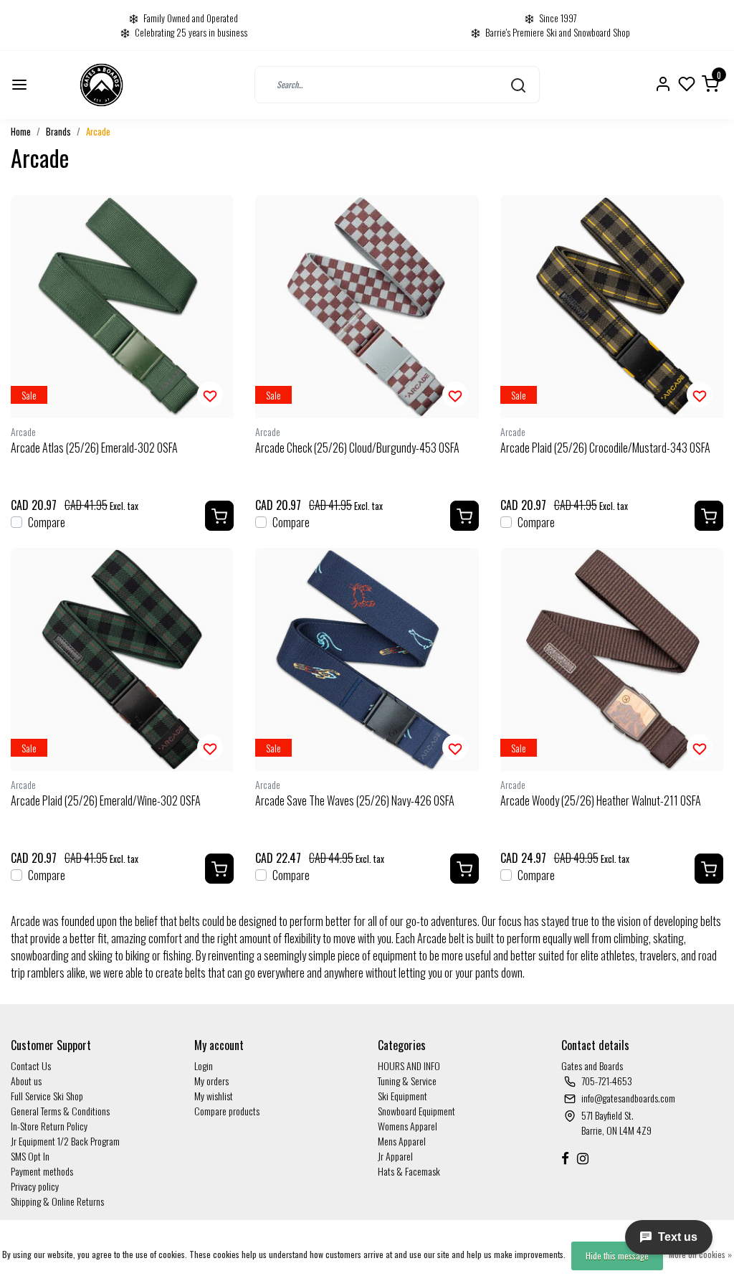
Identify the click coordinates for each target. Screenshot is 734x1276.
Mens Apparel (402, 1140)
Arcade (98, 131)
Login (203, 1065)
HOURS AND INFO (409, 1065)
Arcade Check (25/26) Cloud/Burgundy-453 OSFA (357, 447)
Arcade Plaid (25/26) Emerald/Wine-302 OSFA (106, 800)
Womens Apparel (407, 1125)
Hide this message (617, 1255)
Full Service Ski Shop (47, 1095)
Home (21, 131)
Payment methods (42, 1170)
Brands (58, 131)
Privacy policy (35, 1186)
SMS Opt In (30, 1155)
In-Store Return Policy (49, 1125)
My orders (211, 1080)
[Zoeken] (518, 85)
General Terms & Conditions (60, 1110)
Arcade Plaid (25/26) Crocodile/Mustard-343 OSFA (605, 447)
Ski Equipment (402, 1095)
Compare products (226, 1110)
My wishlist (213, 1095)
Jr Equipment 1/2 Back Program (65, 1140)
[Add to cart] (219, 516)
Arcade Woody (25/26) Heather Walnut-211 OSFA (600, 800)
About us (26, 1080)
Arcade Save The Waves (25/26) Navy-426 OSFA (354, 800)
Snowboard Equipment (416, 1110)
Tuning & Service (407, 1080)
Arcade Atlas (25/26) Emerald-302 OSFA (94, 447)
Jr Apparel (395, 1155)
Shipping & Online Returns (57, 1201)
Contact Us (31, 1065)
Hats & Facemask (409, 1170)
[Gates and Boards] (101, 85)
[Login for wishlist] (210, 394)
